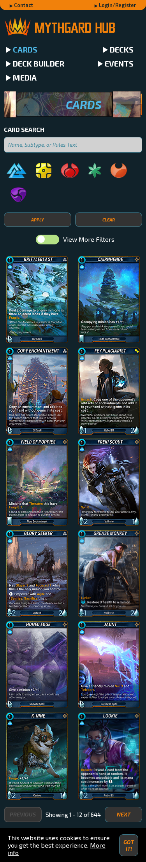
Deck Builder (38, 63)
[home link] (73, 27)
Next (123, 814)
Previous (23, 814)
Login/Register (117, 5)
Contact (23, 5)
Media (25, 77)
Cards (25, 49)
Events (119, 63)
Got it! (128, 845)
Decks (122, 49)
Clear (108, 219)
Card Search (24, 129)
